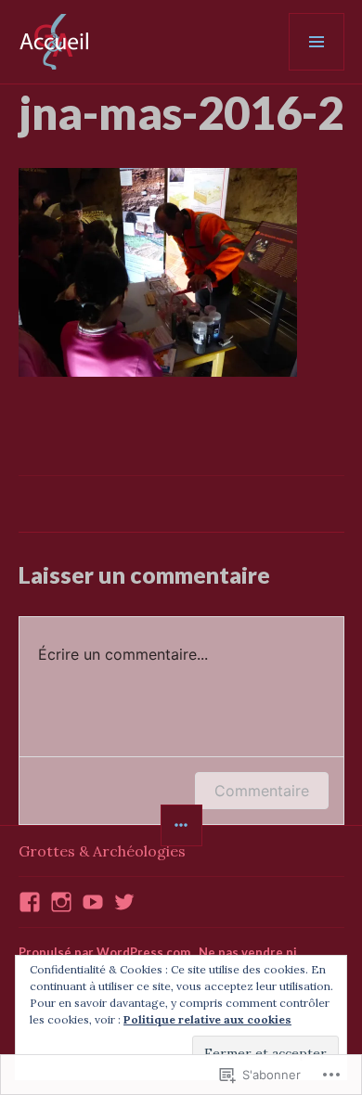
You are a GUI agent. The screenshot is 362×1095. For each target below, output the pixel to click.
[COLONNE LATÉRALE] (181, 825)
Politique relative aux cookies (207, 1019)
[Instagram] (61, 902)
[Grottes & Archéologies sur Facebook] (30, 902)
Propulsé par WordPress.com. (106, 952)
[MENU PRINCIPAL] (316, 42)
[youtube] (93, 902)
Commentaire (261, 790)
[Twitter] (124, 902)
